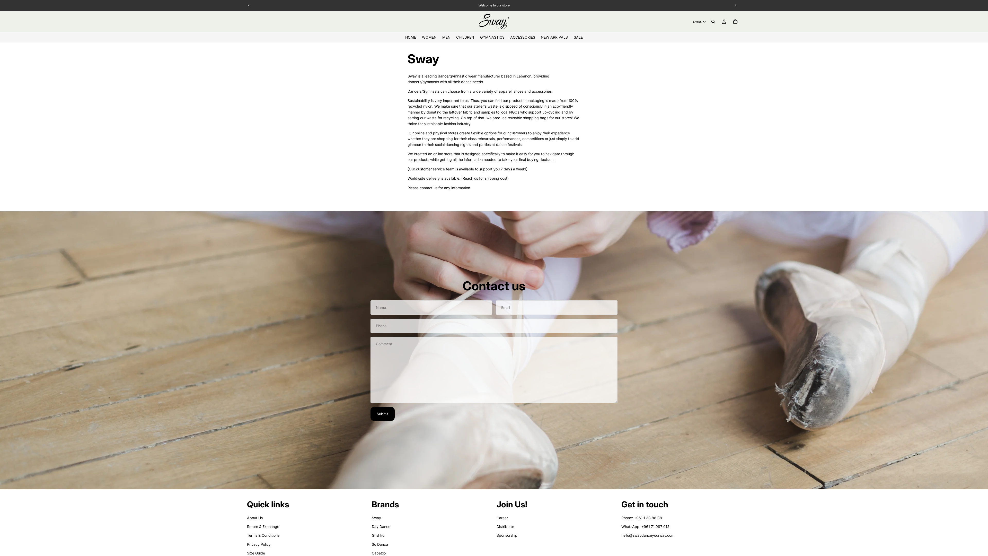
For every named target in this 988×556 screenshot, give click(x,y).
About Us (255, 518)
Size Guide (256, 553)
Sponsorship (507, 535)
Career (502, 518)
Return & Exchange (263, 526)
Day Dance (381, 526)
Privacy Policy (259, 544)
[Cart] (735, 21)
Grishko (378, 535)
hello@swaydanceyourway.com (647, 535)
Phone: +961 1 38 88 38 (641, 518)
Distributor (505, 526)
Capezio (379, 553)
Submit (383, 414)
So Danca (380, 544)
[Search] (713, 21)
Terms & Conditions (263, 535)
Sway (376, 518)
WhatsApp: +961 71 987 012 (645, 526)
